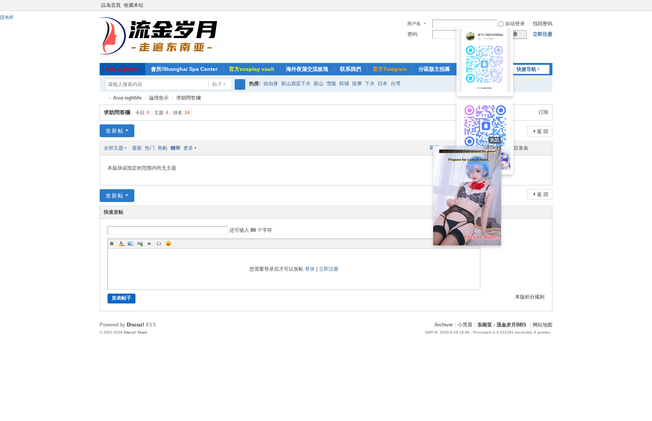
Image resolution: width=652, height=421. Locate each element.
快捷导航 (526, 69)
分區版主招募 (434, 69)
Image (130, 243)
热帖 (163, 148)
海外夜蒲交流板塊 (307, 69)
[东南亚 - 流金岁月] (159, 36)
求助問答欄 (188, 98)
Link (140, 243)
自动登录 (515, 23)
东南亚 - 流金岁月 (103, 98)
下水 (370, 83)
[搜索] (240, 84)
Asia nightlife (122, 69)
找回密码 (542, 23)
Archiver (444, 325)
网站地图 (542, 325)
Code (159, 243)
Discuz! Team (135, 332)
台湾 (395, 83)
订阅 (543, 112)
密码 (412, 34)
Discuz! (135, 325)
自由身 (270, 83)
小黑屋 (465, 325)
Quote (149, 243)
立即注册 (542, 34)
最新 (137, 148)
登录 (310, 269)
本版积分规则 (529, 297)
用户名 (414, 23)
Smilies (168, 243)
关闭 (494, 140)
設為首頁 (111, 5)
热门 (150, 148)
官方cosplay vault (251, 69)
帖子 (217, 84)
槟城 (344, 83)
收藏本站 (133, 5)
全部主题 (113, 148)
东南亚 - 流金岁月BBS (501, 325)
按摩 (357, 83)
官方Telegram (390, 69)
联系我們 (350, 69)
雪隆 (331, 83)
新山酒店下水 (296, 83)
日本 (383, 83)
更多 (188, 148)
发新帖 (115, 131)
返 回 (542, 131)
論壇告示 (159, 98)
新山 (318, 83)
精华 (175, 148)
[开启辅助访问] (550, 5)
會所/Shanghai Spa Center (184, 69)
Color (121, 243)
